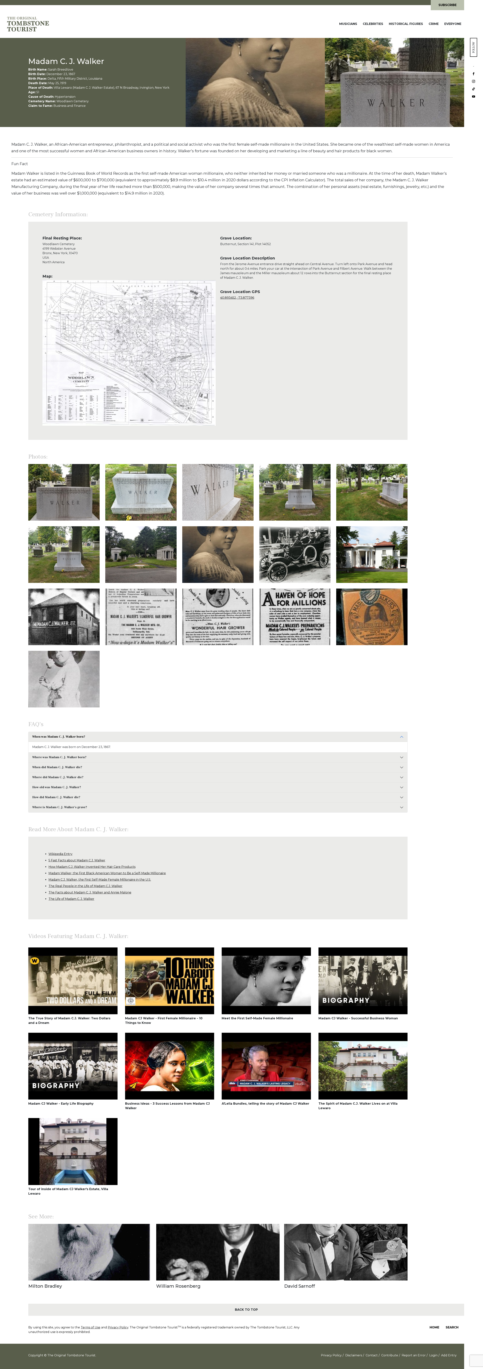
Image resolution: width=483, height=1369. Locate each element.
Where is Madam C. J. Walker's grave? (59, 807)
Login (433, 1355)
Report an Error (414, 1355)
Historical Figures (406, 24)
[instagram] (473, 81)
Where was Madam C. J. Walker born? (59, 757)
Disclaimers (353, 1355)
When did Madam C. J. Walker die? (57, 767)
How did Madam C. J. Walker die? (56, 797)
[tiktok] (473, 89)
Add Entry (449, 1355)
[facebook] (473, 74)
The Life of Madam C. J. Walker (71, 899)
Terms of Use (90, 1327)
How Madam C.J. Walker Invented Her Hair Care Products (91, 867)
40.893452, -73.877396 (237, 297)
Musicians (348, 24)
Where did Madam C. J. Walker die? (57, 777)
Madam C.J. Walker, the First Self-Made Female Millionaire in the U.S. (99, 879)
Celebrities (373, 24)
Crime (434, 24)
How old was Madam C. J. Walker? (56, 787)
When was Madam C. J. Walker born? (58, 737)
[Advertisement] (436, 294)
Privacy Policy (118, 1327)
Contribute (389, 1355)
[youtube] (473, 97)
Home (434, 1327)
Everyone (452, 24)
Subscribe (447, 5)
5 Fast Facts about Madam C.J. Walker (76, 860)
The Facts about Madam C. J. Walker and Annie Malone (89, 892)
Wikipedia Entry (60, 854)
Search (452, 1327)
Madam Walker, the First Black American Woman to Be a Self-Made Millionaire (107, 873)
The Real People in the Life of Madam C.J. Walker (85, 886)
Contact (372, 1355)
